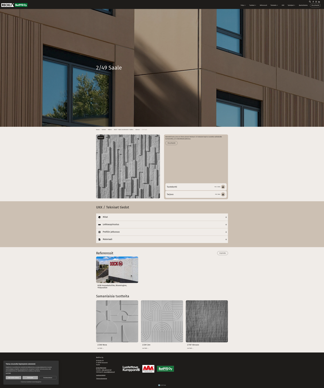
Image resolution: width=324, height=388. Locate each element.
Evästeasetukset (47, 377)
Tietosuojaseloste (101, 378)
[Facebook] (312, 2)
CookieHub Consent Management (33, 381)
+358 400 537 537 (107, 370)
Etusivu (98, 129)
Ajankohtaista (303, 5)
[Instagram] (315, 2)
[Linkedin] (318, 2)
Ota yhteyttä (315, 5)
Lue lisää (8, 373)
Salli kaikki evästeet (13, 377)
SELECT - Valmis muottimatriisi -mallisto (123, 129)
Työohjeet (291, 5)
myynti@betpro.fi (109, 372)
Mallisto (110, 129)
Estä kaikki (30, 377)
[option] (128, 166)
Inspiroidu (222, 253)
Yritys (242, 5)
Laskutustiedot (100, 375)
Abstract (138, 129)
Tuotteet (252, 5)
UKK (283, 5)
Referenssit (263, 5)
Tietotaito (273, 5)
